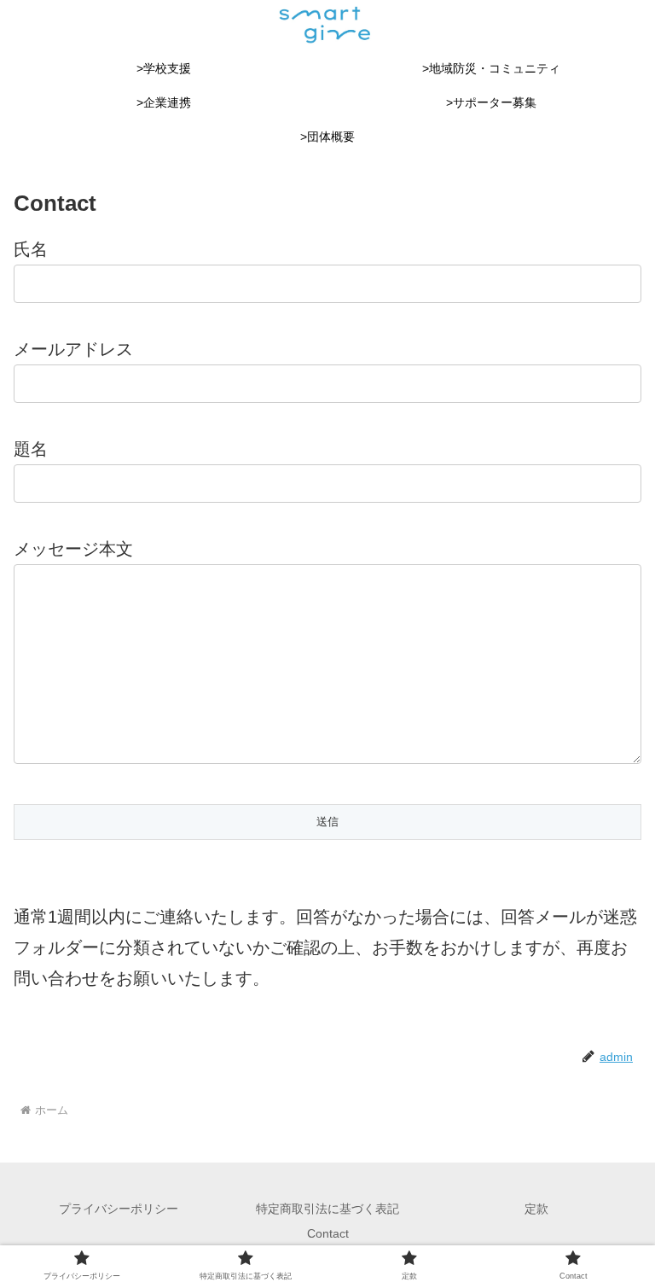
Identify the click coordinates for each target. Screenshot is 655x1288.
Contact (328, 1233)
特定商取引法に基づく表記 (327, 1208)
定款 (536, 1208)
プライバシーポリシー (118, 1208)
